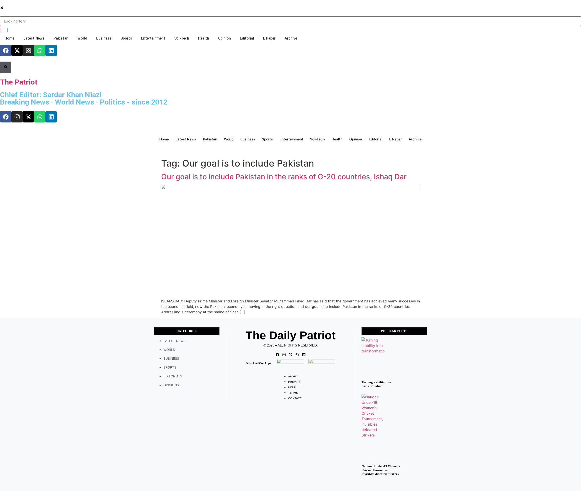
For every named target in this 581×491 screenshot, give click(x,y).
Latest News (33, 38)
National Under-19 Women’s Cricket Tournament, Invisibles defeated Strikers (381, 470)
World (82, 38)
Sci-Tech (181, 38)
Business (103, 38)
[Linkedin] (51, 50)
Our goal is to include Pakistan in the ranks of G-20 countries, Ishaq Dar (283, 176)
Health (203, 38)
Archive (291, 38)
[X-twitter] (17, 50)
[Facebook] (5, 50)
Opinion (224, 38)
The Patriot (18, 82)
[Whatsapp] (39, 50)
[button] (2, 8)
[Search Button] (5, 67)
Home (9, 38)
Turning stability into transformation (376, 384)
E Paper (269, 38)
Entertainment (153, 38)
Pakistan (61, 38)
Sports (126, 38)
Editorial (247, 38)
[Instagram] (28, 50)
